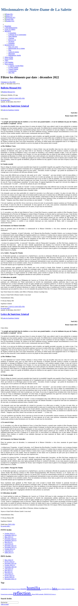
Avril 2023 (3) (9, 574)
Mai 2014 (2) (8, 542)
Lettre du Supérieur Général (15, 106)
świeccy (54, 594)
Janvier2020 (44, 589)
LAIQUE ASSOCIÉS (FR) (16, 98)
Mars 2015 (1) (9, 537)
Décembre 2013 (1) (10, 545)
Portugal (3, 594)
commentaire (4, 589)
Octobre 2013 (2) (10, 549)
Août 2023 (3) (9, 568)
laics (55, 588)
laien (59, 589)
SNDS (37, 594)
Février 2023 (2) (9, 575)
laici (51, 589)
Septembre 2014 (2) (10, 540)
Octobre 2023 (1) (10, 565)
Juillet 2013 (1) (9, 552)
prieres (6, 594)
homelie (24, 589)
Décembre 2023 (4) (10, 563)
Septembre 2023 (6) (10, 567)
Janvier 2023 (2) (9, 577)
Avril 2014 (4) (9, 544)
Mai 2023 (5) (8, 572)
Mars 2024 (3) (9, 560)
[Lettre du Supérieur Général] (10, 110)
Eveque (10, 589)
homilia (34, 588)
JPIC (48, 589)
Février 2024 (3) (9, 561)
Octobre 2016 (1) (10, 533)
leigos (73, 589)
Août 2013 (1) (9, 551)
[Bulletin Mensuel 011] (8, 92)
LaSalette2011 (68, 589)
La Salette (62, 589)
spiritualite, (41, 594)
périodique (10, 594)
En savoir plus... (5, 100)
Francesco (14, 589)
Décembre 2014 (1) (10, 538)
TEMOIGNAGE (48, 594)
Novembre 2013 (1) (10, 547)
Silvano (33, 594)
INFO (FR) (11, 524)
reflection (22, 593)
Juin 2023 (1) (9, 570)
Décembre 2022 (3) (10, 579)
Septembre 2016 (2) (10, 535)
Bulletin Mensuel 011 (11, 88)
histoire (19, 589)
